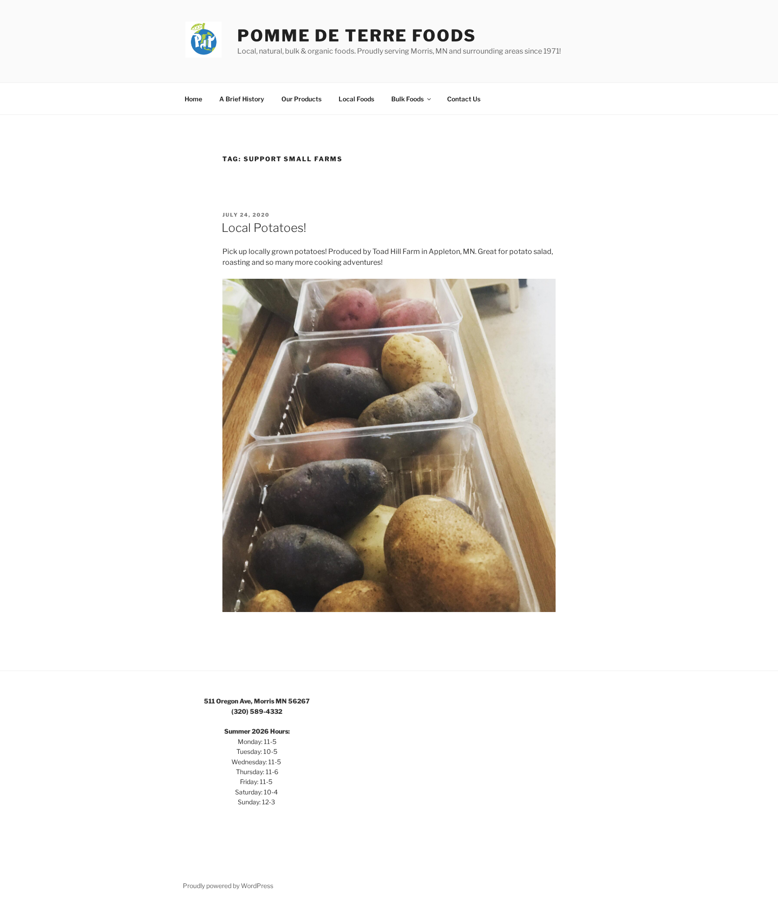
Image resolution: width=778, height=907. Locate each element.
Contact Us (463, 99)
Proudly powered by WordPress (228, 885)
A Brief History (241, 99)
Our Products (301, 99)
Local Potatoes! (264, 228)
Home (193, 99)
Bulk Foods (407, 99)
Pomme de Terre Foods (356, 35)
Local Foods (356, 99)
